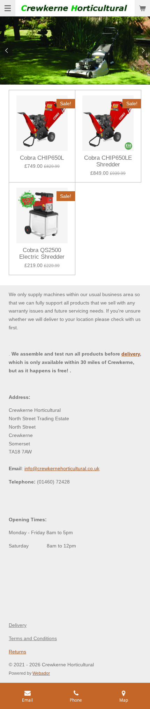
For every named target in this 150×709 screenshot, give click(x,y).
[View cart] (142, 8)
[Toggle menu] (7, 8)
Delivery (18, 625)
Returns (17, 651)
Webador (41, 673)
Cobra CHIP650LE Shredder (108, 161)
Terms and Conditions (33, 638)
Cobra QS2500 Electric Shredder (42, 253)
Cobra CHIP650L (42, 158)
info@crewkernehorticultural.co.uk (61, 468)
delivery (130, 354)
